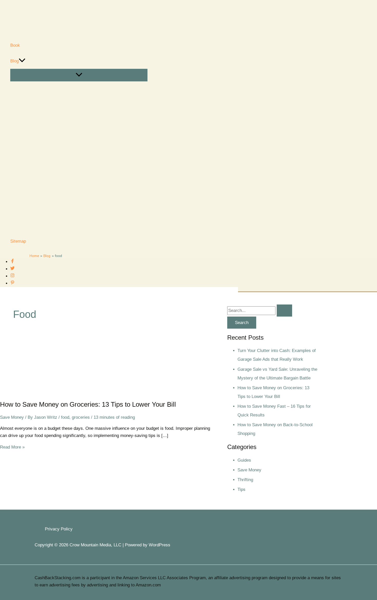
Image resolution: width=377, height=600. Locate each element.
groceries (81, 417)
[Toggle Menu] (78, 75)
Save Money (12, 417)
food (65, 417)
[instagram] (12, 276)
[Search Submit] (284, 310)
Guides (244, 460)
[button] (22, 61)
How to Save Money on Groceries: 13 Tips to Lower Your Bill (88, 404)
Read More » (12, 447)
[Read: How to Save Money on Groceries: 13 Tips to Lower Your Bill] (38, 391)
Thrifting (245, 479)
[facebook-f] (12, 261)
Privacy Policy (59, 529)
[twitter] (12, 268)
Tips (241, 489)
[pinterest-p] (12, 283)
